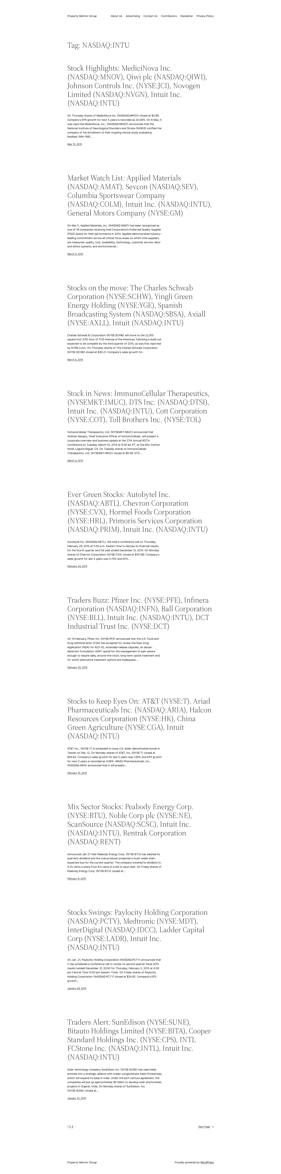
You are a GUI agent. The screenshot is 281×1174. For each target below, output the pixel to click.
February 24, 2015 (77, 566)
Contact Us (150, 16)
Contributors (169, 16)
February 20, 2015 (77, 667)
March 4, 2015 (75, 460)
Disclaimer (186, 16)
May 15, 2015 (74, 144)
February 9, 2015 (76, 878)
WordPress (207, 1162)
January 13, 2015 (76, 1098)
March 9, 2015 (75, 253)
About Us (116, 16)
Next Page (206, 1126)
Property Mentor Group (82, 16)
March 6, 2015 (75, 359)
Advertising (133, 16)
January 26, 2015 (76, 988)
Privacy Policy (205, 16)
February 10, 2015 (77, 772)
